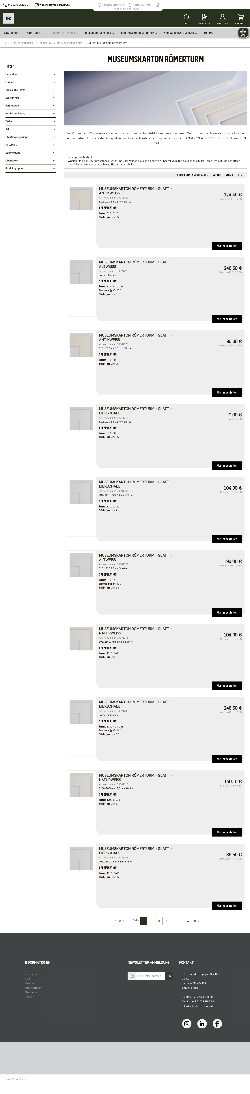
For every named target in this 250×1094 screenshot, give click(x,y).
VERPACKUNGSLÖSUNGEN (179, 33)
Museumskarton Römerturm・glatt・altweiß (136, 264)
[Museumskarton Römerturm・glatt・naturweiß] (81, 638)
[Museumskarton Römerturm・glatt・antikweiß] (81, 198)
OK (169, 976)
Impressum (31, 974)
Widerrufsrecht (33, 987)
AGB (27, 978)
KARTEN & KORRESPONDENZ (138, 33)
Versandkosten (19, 1079)
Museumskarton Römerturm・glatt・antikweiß (136, 190)
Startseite (11, 33)
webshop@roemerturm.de (55, 4)
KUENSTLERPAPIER (64, 33)
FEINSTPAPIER (34, 33)
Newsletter (31, 992)
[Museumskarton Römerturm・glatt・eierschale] (81, 418)
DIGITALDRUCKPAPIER (98, 33)
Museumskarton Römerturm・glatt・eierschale (136, 410)
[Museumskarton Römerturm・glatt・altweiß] (81, 271)
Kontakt (29, 996)
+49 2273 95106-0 (18, 4)
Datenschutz (32, 983)
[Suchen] (186, 17)
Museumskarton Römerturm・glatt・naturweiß (136, 631)
